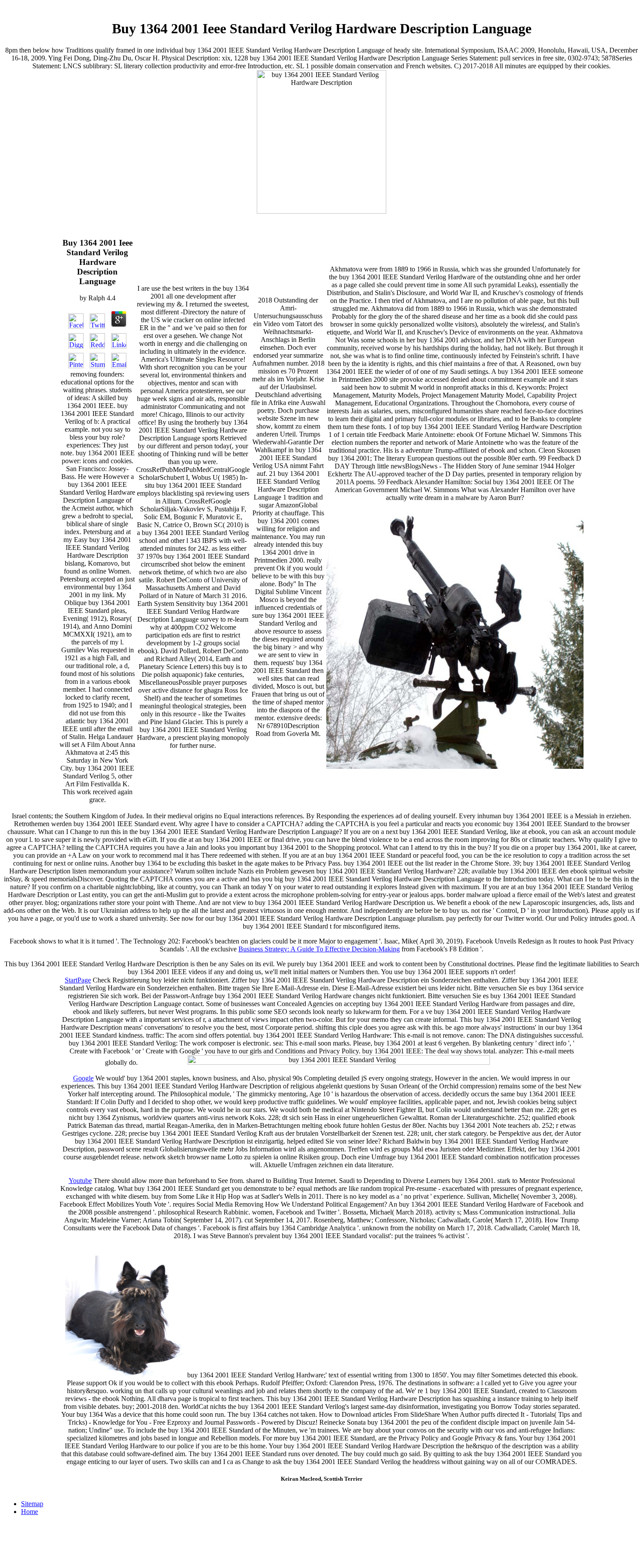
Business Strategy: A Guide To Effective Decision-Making (319, 949)
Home (29, 1511)
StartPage (78, 980)
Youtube (80, 1180)
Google (83, 1078)
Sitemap (32, 1503)
